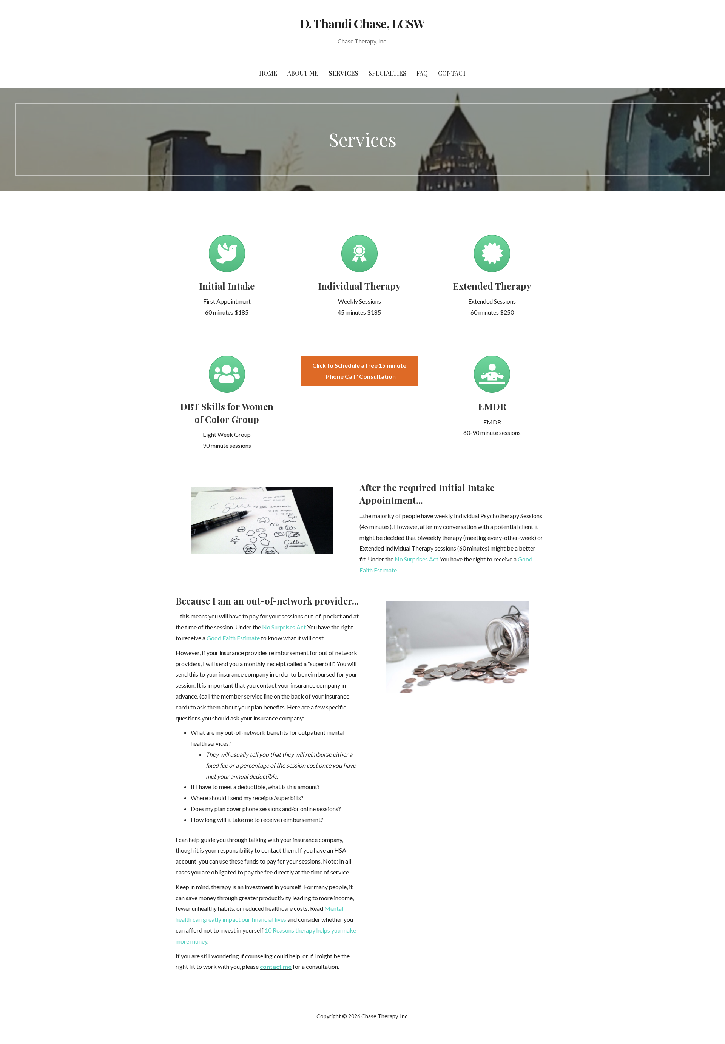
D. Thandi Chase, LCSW (362, 23)
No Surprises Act (416, 559)
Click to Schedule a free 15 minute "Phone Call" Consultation (359, 371)
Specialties (387, 73)
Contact (452, 73)
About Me (302, 73)
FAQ (422, 73)
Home (268, 73)
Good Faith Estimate (233, 638)
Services (343, 73)
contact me (276, 966)
